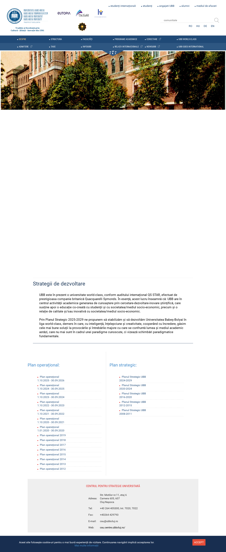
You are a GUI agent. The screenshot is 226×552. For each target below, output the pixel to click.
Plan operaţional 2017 (53, 444)
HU (198, 26)
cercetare (152, 39)
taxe (53, 46)
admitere (24, 46)
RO (190, 26)
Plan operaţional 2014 (53, 459)
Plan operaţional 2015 (53, 454)
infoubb (87, 46)
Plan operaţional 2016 (53, 449)
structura (56, 39)
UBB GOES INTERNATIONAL (191, 46)
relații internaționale (127, 46)
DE (205, 26)
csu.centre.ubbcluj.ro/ (112, 527)
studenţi (147, 5)
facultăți (87, 39)
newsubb (151, 46)
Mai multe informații (86, 545)
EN (212, 26)
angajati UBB (166, 5)
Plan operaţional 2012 (53, 468)
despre (22, 39)
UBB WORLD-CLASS (187, 39)
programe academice (126, 39)
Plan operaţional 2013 (53, 464)
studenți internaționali (123, 5)
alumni (185, 5)
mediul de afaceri (206, 5)
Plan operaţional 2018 (53, 440)
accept (199, 542)
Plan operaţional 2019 (53, 435)
